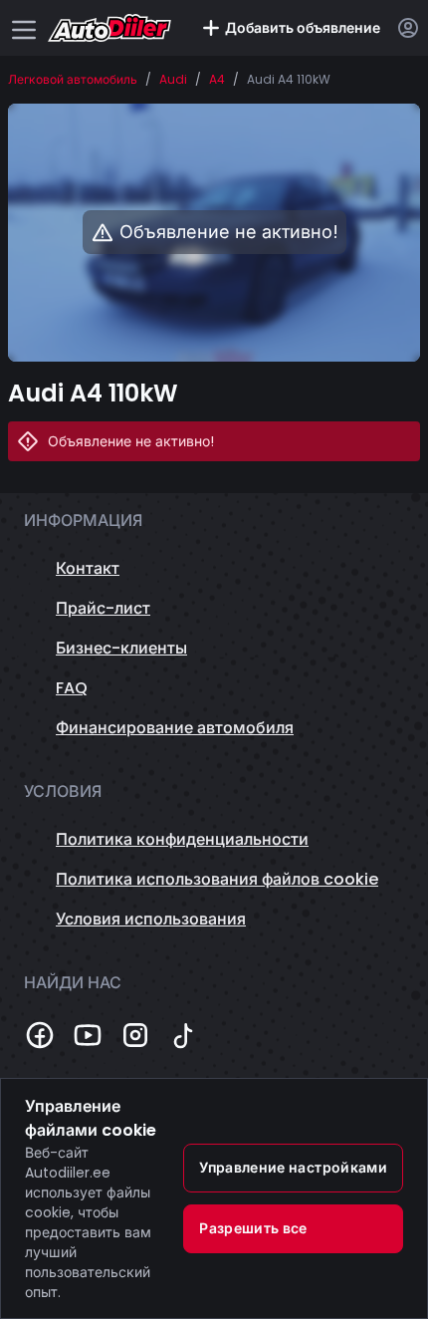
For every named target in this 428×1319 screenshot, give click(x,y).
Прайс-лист (103, 608)
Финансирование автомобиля (175, 727)
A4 (217, 80)
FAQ (72, 687)
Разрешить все (253, 1228)
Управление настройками (293, 1168)
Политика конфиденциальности (182, 839)
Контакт (87, 568)
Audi (173, 80)
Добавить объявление (302, 28)
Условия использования (151, 919)
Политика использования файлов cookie (217, 879)
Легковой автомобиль (72, 80)
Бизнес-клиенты (121, 648)
